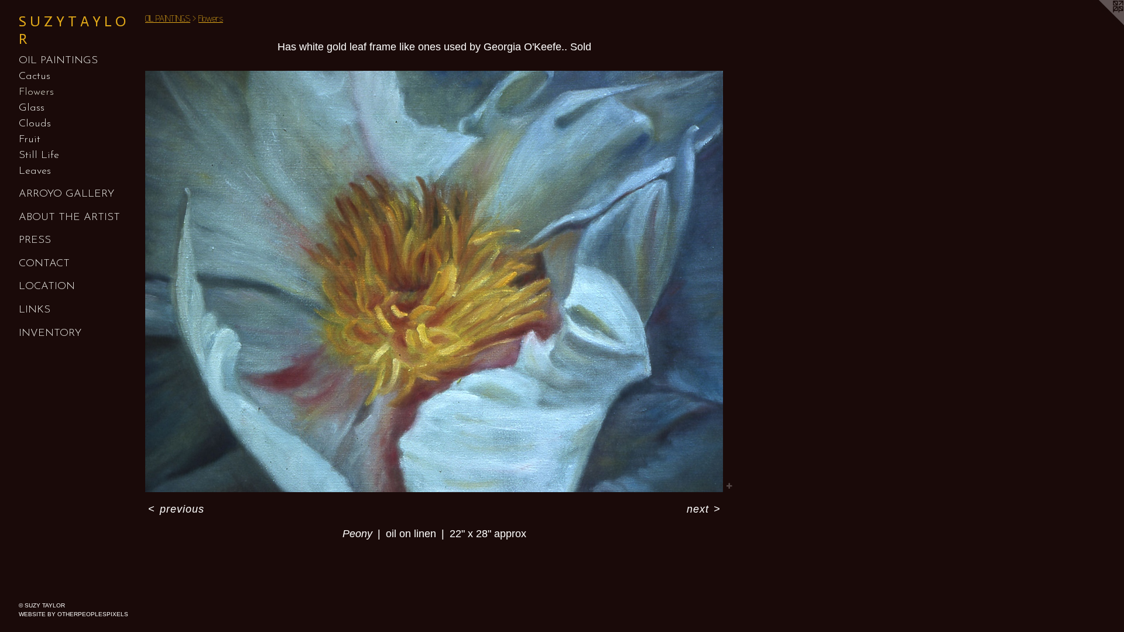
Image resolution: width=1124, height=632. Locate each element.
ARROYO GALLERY (66, 194)
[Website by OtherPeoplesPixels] (1100, 23)
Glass (31, 108)
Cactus (34, 76)
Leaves (35, 171)
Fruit (29, 140)
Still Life (39, 155)
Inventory (50, 333)
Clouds (35, 124)
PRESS (35, 240)
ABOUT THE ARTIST (69, 217)
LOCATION (47, 286)
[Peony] (434, 281)
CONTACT (44, 264)
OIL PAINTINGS (58, 61)
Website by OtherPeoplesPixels (73, 614)
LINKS (34, 310)
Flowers (36, 92)
